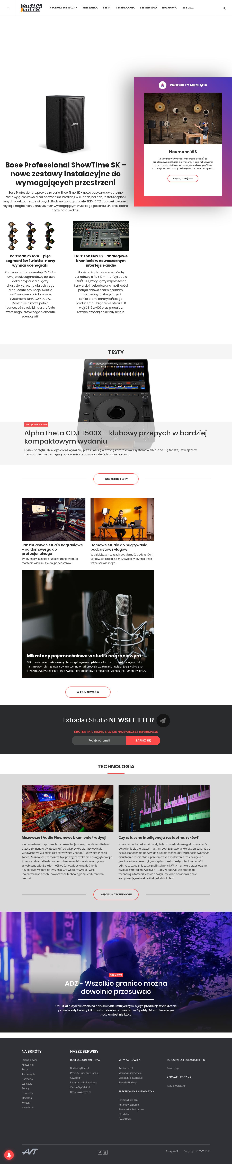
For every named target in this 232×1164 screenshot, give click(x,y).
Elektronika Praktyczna (131, 1109)
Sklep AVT (172, 1151)
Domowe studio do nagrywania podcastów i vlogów (119, 547)
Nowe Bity (27, 1093)
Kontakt (26, 1102)
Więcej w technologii (116, 894)
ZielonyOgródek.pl (80, 1087)
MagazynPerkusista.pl (130, 1077)
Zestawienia (148, 7)
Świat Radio (125, 1119)
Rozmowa (169, 7)
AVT (201, 1151)
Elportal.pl (124, 1114)
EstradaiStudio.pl (128, 1082)
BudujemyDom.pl (79, 1068)
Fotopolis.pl (173, 1068)
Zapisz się (143, 740)
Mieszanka (90, 7)
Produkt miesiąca (62, 7)
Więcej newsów (88, 692)
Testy (107, 7)
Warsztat (27, 1083)
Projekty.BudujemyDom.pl (84, 1073)
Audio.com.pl (126, 1068)
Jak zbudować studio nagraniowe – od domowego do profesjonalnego (52, 549)
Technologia (125, 7)
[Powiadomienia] (9, 1155)
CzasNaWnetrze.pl (80, 1092)
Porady (25, 1088)
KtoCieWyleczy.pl (176, 1085)
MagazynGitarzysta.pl (130, 1073)
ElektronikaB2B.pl (128, 1100)
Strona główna (30, 1059)
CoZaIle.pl (75, 1077)
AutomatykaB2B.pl (129, 1104)
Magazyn (27, 1097)
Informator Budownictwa (83, 1082)
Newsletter (28, 1107)
